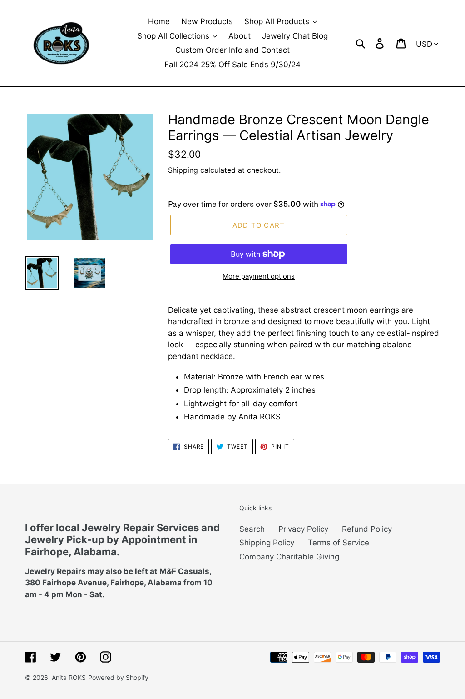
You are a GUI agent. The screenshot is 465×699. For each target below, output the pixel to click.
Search (252, 529)
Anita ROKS (69, 677)
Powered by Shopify (118, 677)
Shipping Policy (266, 542)
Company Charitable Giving (289, 556)
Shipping (183, 170)
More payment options (259, 276)
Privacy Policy (303, 529)
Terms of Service (338, 542)
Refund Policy (367, 529)
